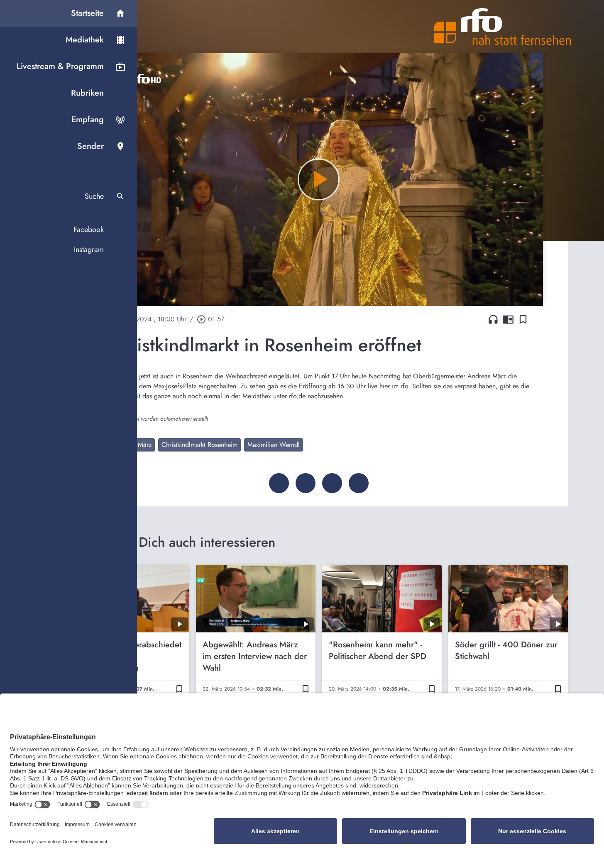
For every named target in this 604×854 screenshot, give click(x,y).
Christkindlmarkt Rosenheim (199, 444)
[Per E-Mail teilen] (359, 483)
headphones (493, 319)
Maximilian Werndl (273, 444)
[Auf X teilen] (305, 483)
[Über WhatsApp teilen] (332, 483)
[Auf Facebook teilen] (279, 483)
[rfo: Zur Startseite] (502, 26)
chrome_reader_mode (508, 319)
